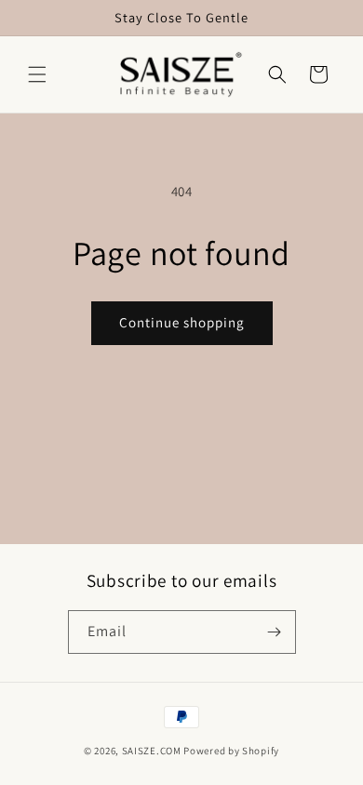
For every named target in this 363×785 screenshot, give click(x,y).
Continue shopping (182, 322)
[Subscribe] (274, 632)
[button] (37, 74)
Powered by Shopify (231, 750)
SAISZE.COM (152, 750)
